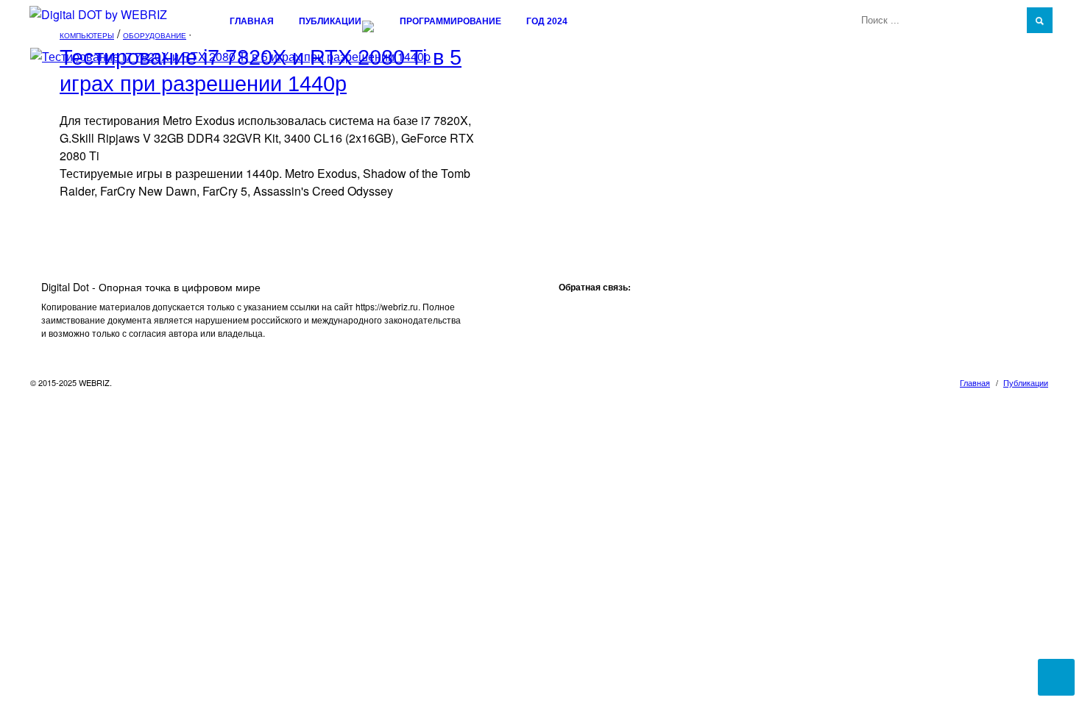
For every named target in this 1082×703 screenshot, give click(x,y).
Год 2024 (546, 21)
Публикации (330, 21)
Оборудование (154, 35)
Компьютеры (87, 35)
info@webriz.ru (589, 306)
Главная (252, 21)
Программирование (450, 21)
